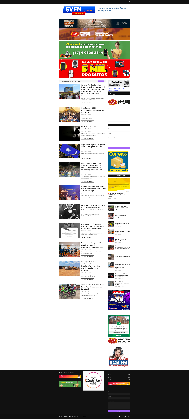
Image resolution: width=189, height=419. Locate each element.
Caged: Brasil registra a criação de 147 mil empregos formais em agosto (93, 147)
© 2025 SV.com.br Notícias (66, 372)
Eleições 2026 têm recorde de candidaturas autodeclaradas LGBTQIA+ (122, 283)
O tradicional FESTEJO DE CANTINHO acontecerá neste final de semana (92, 110)
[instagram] (129, 417)
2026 (119, 374)
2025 (119, 377)
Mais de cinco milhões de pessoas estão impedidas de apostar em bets (122, 275)
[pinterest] (125, 417)
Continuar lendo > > (87, 102)
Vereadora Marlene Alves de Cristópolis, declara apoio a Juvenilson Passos (122, 239)
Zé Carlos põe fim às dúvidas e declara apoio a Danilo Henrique (122, 215)
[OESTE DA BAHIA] (119, 185)
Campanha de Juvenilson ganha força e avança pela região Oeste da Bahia (121, 208)
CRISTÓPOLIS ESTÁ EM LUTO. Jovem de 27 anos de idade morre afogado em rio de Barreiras (92, 226)
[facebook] (119, 417)
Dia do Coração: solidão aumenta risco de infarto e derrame (92, 128)
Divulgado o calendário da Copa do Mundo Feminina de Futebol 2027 (122, 223)
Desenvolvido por (68, 416)
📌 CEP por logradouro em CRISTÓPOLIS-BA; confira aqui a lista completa (118, 195)
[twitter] (122, 417)
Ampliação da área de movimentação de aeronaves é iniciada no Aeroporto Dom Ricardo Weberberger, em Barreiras (91, 266)
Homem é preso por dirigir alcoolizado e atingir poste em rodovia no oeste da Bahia (122, 256)
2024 (119, 379)
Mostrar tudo (101, 81)
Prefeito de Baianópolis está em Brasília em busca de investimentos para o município (92, 245)
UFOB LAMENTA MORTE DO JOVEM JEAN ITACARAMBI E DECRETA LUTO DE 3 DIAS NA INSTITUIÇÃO (93, 207)
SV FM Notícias (82, 416)
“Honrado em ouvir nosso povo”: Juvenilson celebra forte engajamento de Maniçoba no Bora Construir (122, 248)
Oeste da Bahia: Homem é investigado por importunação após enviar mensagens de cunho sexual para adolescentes (122, 265)
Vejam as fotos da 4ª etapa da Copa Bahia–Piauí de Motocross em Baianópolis (93, 287)
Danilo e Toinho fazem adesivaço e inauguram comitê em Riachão (122, 231)
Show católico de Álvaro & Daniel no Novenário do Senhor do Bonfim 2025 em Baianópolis (93, 189)
